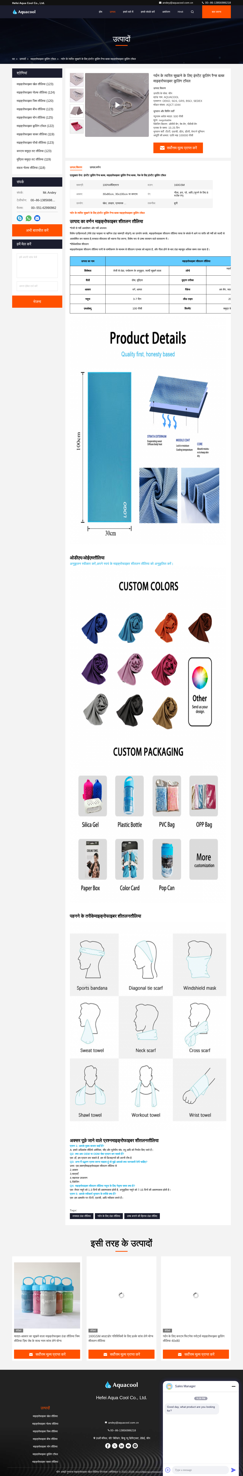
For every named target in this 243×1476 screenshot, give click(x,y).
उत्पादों (23, 58)
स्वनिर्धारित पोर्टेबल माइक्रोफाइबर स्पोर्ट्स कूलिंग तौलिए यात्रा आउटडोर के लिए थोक (192, 1338)
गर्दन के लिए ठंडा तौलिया (109, 1216)
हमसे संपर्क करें (148, 11)
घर (13, 58)
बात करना (216, 11)
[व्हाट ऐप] (28, 218)
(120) (35, 100)
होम (100, 11)
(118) (31, 167)
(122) (35, 126)
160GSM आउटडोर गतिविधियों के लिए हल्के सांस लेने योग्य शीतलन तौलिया (46, 1338)
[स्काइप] (19, 218)
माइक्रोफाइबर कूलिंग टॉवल (43, 58)
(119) (35, 134)
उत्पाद (112, 11)
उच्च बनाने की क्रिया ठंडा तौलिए (142, 1216)
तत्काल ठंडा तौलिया (82, 1216)
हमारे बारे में (128, 11)
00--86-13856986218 (217, 2)
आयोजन (166, 11)
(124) (36, 92)
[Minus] (233, 1386)
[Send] (233, 1470)
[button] (19, 1304)
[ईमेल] (37, 218)
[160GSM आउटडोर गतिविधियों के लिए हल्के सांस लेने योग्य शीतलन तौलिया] (47, 1295)
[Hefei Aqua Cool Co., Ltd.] (24, 11)
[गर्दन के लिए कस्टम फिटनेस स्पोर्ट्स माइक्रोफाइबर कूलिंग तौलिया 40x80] (121, 1295)
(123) (35, 84)
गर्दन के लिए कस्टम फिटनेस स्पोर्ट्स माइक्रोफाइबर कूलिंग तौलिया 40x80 (119, 1338)
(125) (35, 117)
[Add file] (167, 1470)
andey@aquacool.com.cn (178, 2)
